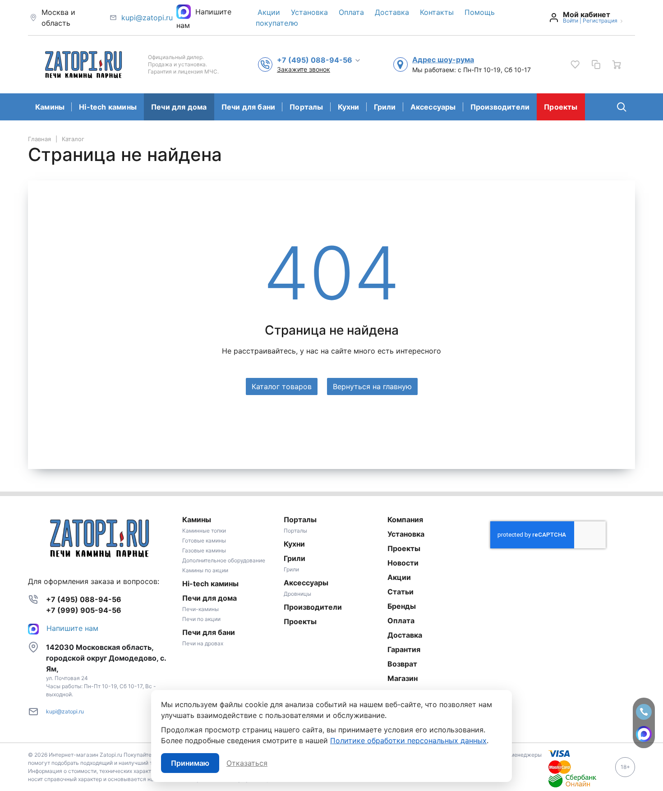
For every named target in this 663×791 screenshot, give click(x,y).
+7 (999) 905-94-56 (83, 610)
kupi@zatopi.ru (147, 17)
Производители (500, 106)
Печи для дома (179, 106)
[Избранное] (575, 64)
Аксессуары (433, 106)
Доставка (392, 12)
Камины (49, 106)
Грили (385, 106)
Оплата (351, 12)
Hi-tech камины (108, 106)
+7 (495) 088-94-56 (83, 599)
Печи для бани (248, 106)
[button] (319, 59)
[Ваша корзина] (616, 64)
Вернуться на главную (372, 386)
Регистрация (600, 20)
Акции (269, 12)
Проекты (560, 106)
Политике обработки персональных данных (408, 740)
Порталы (306, 106)
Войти (570, 20)
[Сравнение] (596, 64)
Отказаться (246, 763)
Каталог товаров (282, 386)
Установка (309, 12)
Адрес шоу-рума (443, 59)
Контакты (437, 12)
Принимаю (190, 763)
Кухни (348, 106)
